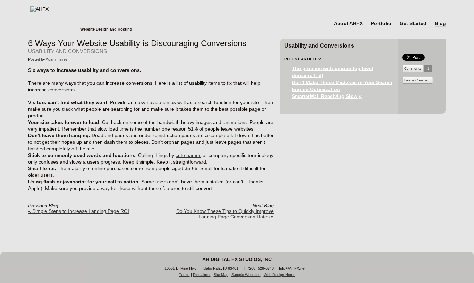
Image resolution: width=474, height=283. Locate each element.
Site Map (221, 275)
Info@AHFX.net (292, 268)
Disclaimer (202, 275)
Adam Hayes (57, 59)
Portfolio (381, 23)
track (67, 109)
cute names (188, 155)
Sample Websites (246, 275)
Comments (412, 68)
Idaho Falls (212, 268)
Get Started (413, 23)
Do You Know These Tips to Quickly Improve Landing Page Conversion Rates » (225, 213)
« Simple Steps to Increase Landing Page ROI (78, 211)
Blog (440, 23)
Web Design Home (279, 275)
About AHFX (348, 23)
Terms (184, 275)
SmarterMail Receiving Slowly (327, 96)
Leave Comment (417, 80)
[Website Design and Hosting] (81, 8)
